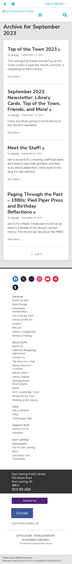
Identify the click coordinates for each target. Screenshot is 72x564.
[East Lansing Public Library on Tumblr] (15, 287)
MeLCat (16, 327)
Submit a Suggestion (24, 331)
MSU (15, 451)
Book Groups (19, 304)
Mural (15, 387)
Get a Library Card (22, 315)
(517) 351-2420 (21, 489)
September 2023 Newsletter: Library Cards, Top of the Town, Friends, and (34, 101)
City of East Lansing (23, 447)
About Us (17, 346)
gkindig (15, 54)
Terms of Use (24, 535)
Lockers (16, 323)
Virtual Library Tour (23, 396)
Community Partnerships (19, 310)
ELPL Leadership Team (25, 392)
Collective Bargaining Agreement (24, 351)
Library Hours (20, 372)
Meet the (24, 148)
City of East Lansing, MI (25, 523)
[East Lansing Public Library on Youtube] (47, 279)
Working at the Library (25, 400)
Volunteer (17, 432)
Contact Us (18, 357)
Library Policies (21, 376)
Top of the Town (32, 49)
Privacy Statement (44, 535)
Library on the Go (22, 319)
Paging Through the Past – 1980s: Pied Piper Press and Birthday (35, 203)
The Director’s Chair (23, 361)
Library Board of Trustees (21, 367)
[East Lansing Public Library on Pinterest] (55, 279)
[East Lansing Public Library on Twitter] (23, 279)
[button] (13, 4)
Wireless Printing (22, 335)
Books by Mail (20, 300)
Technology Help (22, 418)
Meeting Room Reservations (20, 382)
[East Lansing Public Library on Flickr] (31, 279)
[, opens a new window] (22, 517)
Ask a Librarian (20, 410)
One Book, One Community (21, 457)
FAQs (15, 414)
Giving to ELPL (20, 428)
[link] (5, 4)
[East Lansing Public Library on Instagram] (39, 279)
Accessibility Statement (35, 539)
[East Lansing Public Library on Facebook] (15, 279)
